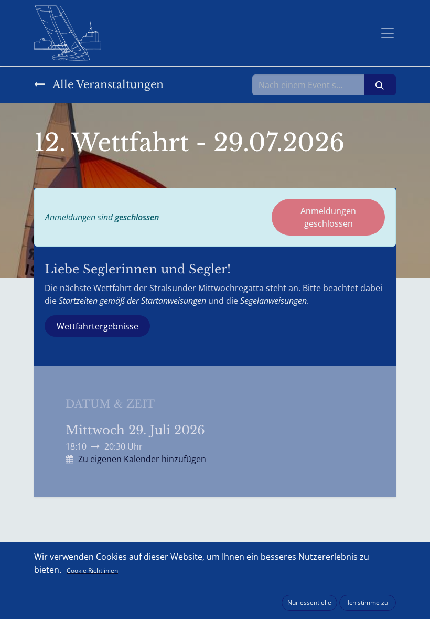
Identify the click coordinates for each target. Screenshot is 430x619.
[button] (309, 603)
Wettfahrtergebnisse (97, 326)
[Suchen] (380, 84)
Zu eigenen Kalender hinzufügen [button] (142, 459)
